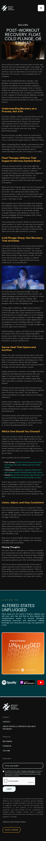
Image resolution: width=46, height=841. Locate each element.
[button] (41, 8)
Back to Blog (23, 25)
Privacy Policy (31, 771)
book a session (11, 830)
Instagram (7, 741)
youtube (6, 751)
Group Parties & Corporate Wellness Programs (19, 727)
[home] (9, 8)
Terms (24, 771)
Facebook (7, 746)
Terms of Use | (9, 822)
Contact (7, 722)
